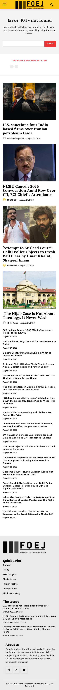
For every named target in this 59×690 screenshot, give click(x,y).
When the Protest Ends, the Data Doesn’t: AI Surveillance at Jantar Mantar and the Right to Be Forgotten (29, 500)
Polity (6, 635)
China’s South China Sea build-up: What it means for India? (27, 354)
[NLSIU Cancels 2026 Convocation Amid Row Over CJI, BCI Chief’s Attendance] (29, 162)
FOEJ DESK (12, 200)
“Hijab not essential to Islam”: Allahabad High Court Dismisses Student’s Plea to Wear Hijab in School (29, 401)
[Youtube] (24, 670)
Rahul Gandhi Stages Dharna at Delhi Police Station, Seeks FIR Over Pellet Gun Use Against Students (28, 486)
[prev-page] (12, 66)
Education (8, 622)
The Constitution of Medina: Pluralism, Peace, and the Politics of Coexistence (29, 388)
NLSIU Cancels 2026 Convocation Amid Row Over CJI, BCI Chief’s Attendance (29, 190)
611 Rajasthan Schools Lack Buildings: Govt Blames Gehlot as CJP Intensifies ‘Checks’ (27, 436)
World (6, 612)
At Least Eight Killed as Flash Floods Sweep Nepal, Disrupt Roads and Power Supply (28, 365)
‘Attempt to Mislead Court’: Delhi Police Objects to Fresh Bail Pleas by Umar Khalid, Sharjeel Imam (29, 254)
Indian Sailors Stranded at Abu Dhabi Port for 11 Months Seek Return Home (29, 376)
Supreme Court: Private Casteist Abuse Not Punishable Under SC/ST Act (28, 473)
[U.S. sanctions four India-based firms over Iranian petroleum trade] (29, 101)
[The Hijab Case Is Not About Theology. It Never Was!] (29, 289)
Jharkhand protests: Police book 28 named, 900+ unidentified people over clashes (28, 425)
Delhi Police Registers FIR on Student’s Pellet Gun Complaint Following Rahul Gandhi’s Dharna (29, 460)
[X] (16, 670)
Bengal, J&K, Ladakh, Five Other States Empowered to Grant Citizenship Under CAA (28, 512)
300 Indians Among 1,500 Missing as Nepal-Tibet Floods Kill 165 (27, 331)
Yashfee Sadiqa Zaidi (15, 138)
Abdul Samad (12, 323)
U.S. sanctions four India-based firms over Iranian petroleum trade (26, 128)
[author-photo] (5, 138)
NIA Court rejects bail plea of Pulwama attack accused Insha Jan (29, 447)
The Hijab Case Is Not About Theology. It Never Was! (29, 315)
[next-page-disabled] (16, 66)
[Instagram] (8, 670)
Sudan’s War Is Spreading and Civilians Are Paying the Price (27, 413)
